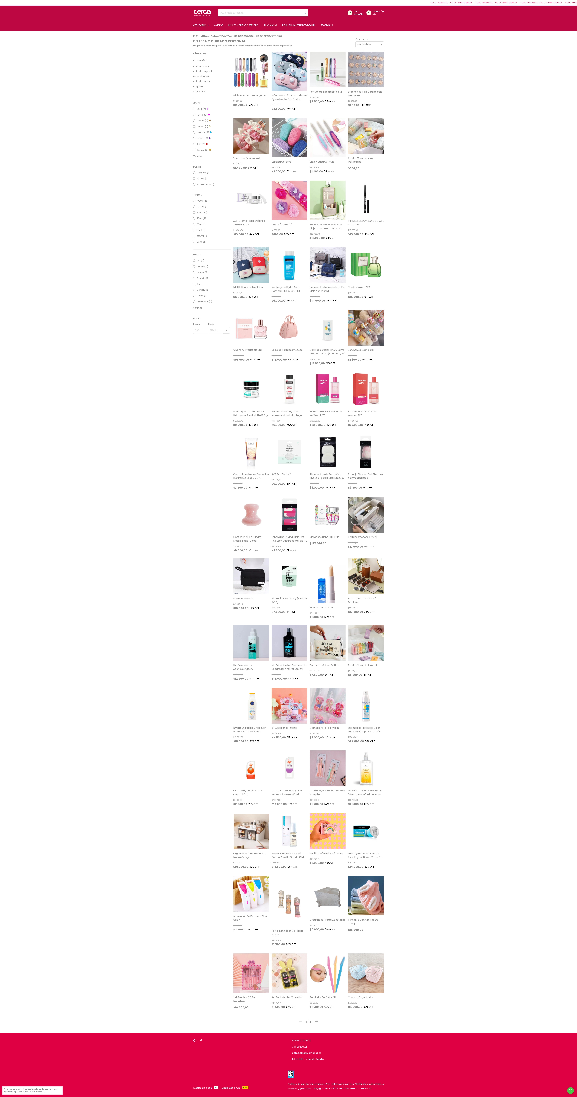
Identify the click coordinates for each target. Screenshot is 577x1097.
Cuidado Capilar (201, 81)
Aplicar (226, 330)
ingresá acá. (347, 1084)
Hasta (211, 323)
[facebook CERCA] (201, 1040)
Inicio (196, 35)
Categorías (199, 25)
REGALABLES (327, 25)
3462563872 (299, 1046)
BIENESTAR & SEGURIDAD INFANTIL (299, 25)
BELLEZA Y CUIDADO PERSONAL (243, 25)
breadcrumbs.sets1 (244, 35)
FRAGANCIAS (270, 25)
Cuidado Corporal (202, 71)
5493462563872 (301, 1040)
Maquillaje (198, 86)
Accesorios (199, 91)
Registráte (358, 14)
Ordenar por (361, 39)
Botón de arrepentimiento (370, 1084)
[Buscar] (305, 12)
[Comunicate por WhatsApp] (570, 1090)
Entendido (40, 1092)
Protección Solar (201, 76)
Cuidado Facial (201, 66)
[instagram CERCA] (194, 1040)
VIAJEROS (218, 25)
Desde (196, 323)
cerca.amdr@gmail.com (306, 1053)
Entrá (356, 11)
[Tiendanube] (299, 1089)
